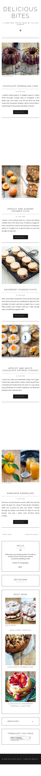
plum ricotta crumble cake (20, 667)
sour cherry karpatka (20, 630)
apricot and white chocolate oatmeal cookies (21, 369)
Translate (27, 740)
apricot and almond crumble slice (20, 210)
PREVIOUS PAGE (32, 534)
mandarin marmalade (20, 493)
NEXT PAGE (7, 534)
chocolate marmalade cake (20, 86)
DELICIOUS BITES (20, 12)
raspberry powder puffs (20, 290)
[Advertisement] (20, 141)
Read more (20, 112)
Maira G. (35, 759)
